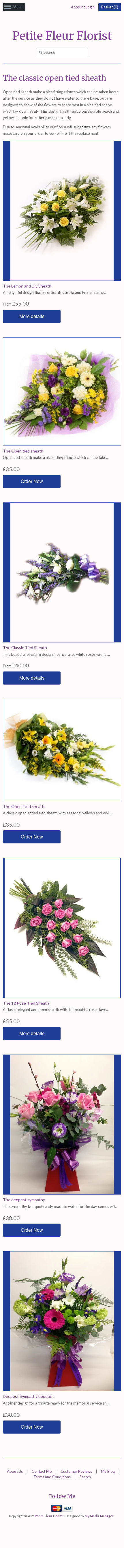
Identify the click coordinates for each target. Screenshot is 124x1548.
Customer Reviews (76, 1471)
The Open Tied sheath (23, 806)
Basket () (109, 7)
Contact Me (42, 1471)
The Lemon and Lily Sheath (27, 285)
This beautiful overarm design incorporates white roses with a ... (56, 654)
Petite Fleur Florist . (49, 1516)
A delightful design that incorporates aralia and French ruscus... (55, 292)
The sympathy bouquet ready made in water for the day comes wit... (60, 1206)
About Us (15, 1471)
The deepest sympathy (24, 1199)
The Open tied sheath (23, 450)
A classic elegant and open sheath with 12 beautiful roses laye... (56, 1009)
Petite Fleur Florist (62, 36)
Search (85, 1477)
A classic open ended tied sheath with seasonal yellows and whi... (57, 813)
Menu (17, 7)
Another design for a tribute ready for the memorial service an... (56, 1403)
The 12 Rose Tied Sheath (26, 1003)
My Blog (108, 1471)
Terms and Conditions (52, 1477)
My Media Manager (99, 1516)
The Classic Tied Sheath (25, 647)
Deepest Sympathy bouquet (28, 1396)
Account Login (83, 7)
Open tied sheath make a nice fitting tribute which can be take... (56, 457)
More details (31, 316)
